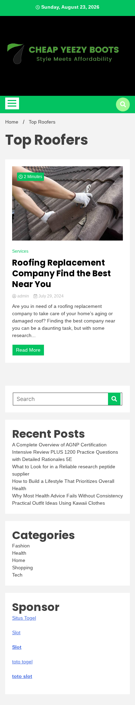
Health (19, 553)
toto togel (22, 661)
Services (20, 251)
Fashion (21, 545)
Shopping (22, 567)
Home (18, 560)
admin (23, 296)
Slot (16, 647)
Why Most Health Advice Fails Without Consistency (67, 495)
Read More (28, 350)
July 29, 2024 (50, 296)
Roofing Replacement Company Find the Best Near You (61, 273)
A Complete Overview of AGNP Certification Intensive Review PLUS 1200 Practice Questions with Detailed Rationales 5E (65, 452)
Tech (17, 575)
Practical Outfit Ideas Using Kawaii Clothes (58, 503)
